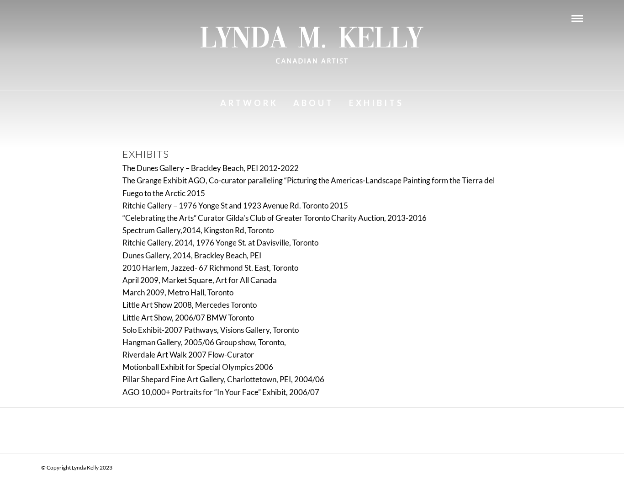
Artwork (249, 103)
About (313, 103)
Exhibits (376, 103)
